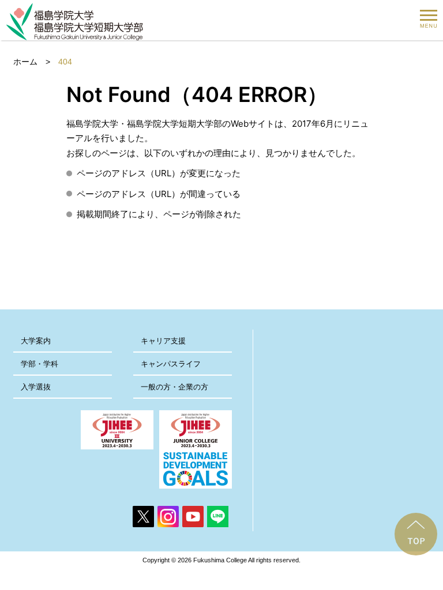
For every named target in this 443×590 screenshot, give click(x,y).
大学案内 (36, 340)
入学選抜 (36, 387)
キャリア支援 (163, 340)
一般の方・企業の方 (174, 387)
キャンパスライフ (171, 364)
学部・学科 (39, 364)
